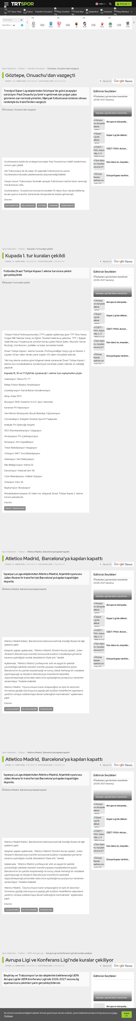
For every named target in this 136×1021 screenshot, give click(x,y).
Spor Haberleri (9, 68)
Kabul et (126, 1014)
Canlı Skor (6, 25)
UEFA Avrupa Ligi (35, 953)
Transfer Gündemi (36, 68)
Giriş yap (123, 4)
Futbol (21, 68)
